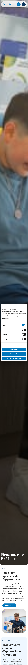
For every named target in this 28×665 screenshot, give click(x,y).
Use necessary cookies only (14, 358)
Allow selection (14, 354)
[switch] (24, 330)
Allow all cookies (14, 349)
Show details (20, 345)
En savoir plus (8, 605)
